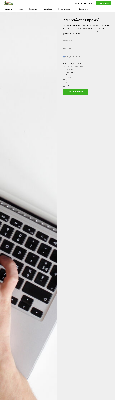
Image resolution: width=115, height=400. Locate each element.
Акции (21, 9)
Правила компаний (65, 9)
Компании (33, 9)
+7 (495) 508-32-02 (83, 3)
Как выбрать (47, 9)
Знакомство (8, 9)
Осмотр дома (83, 9)
